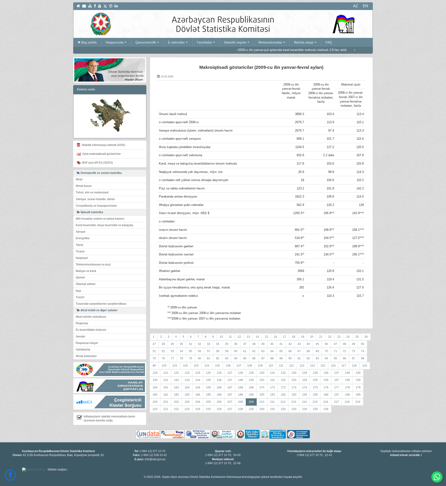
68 (308, 351)
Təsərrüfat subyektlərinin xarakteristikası (101, 303)
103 (196, 365)
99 (154, 365)
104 (206, 365)
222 (176, 409)
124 (197, 372)
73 (353, 351)
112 (291, 365)
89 (281, 358)
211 (272, 401)
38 (254, 344)
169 (251, 387)
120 (155, 372)
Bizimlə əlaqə (304, 42)
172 (283, 387)
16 (275, 336)
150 (261, 380)
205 (208, 401)
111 (281, 365)
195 (315, 394)
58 (217, 351)
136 (326, 372)
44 (308, 344)
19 (302, 336)
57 (208, 351)
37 (244, 344)
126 (219, 372)
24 (348, 336)
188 (240, 394)
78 (181, 358)
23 (339, 336)
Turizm (80, 297)
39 (263, 344)
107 (238, 365)
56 (199, 351)
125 (208, 372)
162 (176, 387)
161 (165, 387)
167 (229, 387)
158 (347, 380)
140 (155, 380)
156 (326, 380)
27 (154, 344)
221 (165, 409)
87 (263, 358)
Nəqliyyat (82, 258)
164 (197, 387)
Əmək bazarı (84, 186)
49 (353, 344)
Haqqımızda (115, 42)
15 (266, 336)
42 (290, 344)
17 (284, 336)
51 (154, 351)
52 (163, 351)
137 (336, 372)
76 (163, 358)
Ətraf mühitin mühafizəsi (91, 316)
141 (165, 380)
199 (358, 394)
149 (251, 380)
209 (251, 401)
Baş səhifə (89, 42)
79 (190, 358)
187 (229, 394)
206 (219, 401)
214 (304, 401)
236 (326, 409)
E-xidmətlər (176, 42)
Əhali (79, 179)
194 (304, 394)
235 (315, 409)
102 (185, 365)
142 (176, 380)
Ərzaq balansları (86, 356)
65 (281, 351)
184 (197, 394)
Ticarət (80, 251)
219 (357, 401)
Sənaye (80, 231)
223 (187, 409)
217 (336, 401)
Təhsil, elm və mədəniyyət (92, 192)
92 (308, 358)
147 (229, 380)
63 (263, 351)
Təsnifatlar (204, 42)
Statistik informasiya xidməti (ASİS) (102, 145)
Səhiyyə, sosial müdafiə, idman (95, 199)
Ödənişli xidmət (85, 284)
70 (326, 351)
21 (320, 336)
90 (290, 358)
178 (347, 387)
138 (347, 372)
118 (354, 365)
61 (244, 351)
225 (208, 409)
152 (283, 380)
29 (172, 344)
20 (311, 336)
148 (240, 380)
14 (257, 336)
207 (229, 401)
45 (317, 344)
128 (240, 372)
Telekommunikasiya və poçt (93, 264)
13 (248, 336)
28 (163, 344)
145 (208, 380)
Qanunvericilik (145, 42)
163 (187, 387)
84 (235, 358)
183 (187, 394)
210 (261, 401)
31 (190, 344)
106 (228, 365)
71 (335, 351)
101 (174, 365)
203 (187, 401)
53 (172, 351)
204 (197, 401)
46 (326, 344)
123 (187, 372)
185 (208, 394)
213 (293, 401)
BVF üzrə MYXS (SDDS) (97, 162)
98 (362, 358)
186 (219, 394)
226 (219, 409)
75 (154, 358)
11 (230, 336)
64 (272, 351)
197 (336, 394)
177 (336, 387)
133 (294, 372)
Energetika (82, 238)
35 (226, 344)
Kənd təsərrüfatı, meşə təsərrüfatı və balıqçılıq (104, 225)
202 (176, 401)
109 (260, 365)
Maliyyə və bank (86, 271)
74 (362, 351)
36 (235, 344)
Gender (80, 336)
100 (164, 365)
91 (299, 358)
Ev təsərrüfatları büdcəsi (91, 329)
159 (358, 380)
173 (294, 387)
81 (208, 358)
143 (187, 380)
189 (251, 394)
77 (172, 358)
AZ (355, 6)
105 (217, 365)
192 (283, 394)
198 (347, 394)
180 (155, 394)
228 (240, 409)
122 (176, 372)
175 (315, 387)
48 (344, 344)
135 (315, 372)
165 (208, 387)
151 (272, 380)
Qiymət (80, 277)
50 (362, 344)
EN (365, 6)
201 (165, 401)
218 (347, 401)
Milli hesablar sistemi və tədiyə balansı (100, 218)
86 (254, 358)
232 (283, 409)
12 (239, 336)
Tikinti (79, 245)
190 (261, 394)
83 (226, 358)
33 (208, 344)
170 (261, 387)
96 (344, 358)
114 (312, 365)
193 (294, 394)
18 (293, 336)
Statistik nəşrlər (235, 42)
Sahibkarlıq (83, 349)
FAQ (328, 42)
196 (326, 394)
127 (229, 372)
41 (281, 344)
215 (315, 401)
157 (336, 380)
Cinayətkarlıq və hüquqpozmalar (96, 205)
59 (226, 351)
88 (272, 358)
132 (283, 372)
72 (344, 351)
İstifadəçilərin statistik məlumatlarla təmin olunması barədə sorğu (109, 418)
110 (271, 365)
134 (304, 372)
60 (235, 351)
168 (240, 387)
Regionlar (82, 323)
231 (272, 409)
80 (199, 358)
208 (240, 401)
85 (244, 358)
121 (165, 372)
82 (217, 358)
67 (299, 351)
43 (299, 344)
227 (229, 409)
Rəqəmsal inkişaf (87, 343)
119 (364, 365)
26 (366, 336)
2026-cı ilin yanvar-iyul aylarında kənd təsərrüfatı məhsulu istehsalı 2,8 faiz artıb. (273, 50)
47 (335, 344)
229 (251, 409)
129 (251, 372)
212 (283, 401)
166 (219, 387)
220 (155, 409)
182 (176, 394)
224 (197, 409)
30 (181, 344)
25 (357, 336)
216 (325, 401)
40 (272, 344)
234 (304, 409)
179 (358, 387)
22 (329, 336)
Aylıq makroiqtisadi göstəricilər (101, 153)
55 (190, 351)
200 (155, 401)
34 (217, 344)
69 (317, 351)
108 (249, 365)
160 (155, 387)
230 (261, 409)
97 (353, 358)
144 (197, 380)
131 (272, 372)
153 (294, 380)
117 (343, 365)
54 (181, 351)
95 (335, 358)
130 (261, 372)
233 (294, 409)
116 (333, 365)
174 (304, 387)
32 (199, 344)
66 (290, 351)
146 (219, 380)
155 (315, 380)
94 (326, 358)
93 (317, 358)
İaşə (78, 290)
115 (323, 365)
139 (358, 372)
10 (221, 336)
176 (326, 387)
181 (165, 394)
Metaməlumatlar (270, 42)
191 (272, 394)
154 (304, 380)
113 (302, 365)
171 (272, 387)
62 (254, 351)
